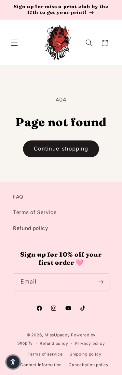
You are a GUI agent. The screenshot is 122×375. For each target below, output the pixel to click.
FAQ (18, 197)
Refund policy (30, 228)
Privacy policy (90, 343)
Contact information (41, 364)
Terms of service (45, 354)
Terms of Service (35, 212)
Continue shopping (61, 148)
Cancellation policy (89, 364)
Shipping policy (86, 354)
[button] (14, 43)
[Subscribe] (101, 281)
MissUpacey (57, 335)
